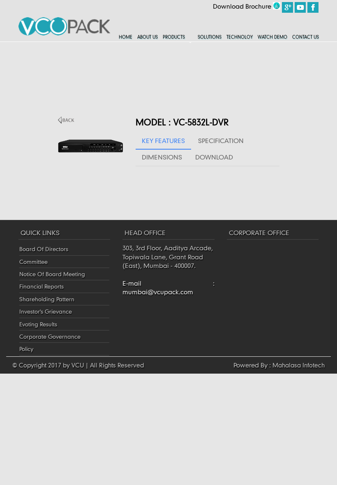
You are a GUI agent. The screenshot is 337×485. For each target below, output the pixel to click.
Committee (33, 261)
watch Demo (272, 37)
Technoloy (239, 37)
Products (174, 37)
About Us (147, 37)
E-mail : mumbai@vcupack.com (168, 287)
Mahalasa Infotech (298, 365)
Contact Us (305, 37)
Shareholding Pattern (46, 299)
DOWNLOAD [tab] (214, 157)
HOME (125, 37)
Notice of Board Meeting (52, 273)
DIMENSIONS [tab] (162, 157)
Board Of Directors (43, 248)
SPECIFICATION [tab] (221, 140)
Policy (26, 348)
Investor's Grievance (45, 311)
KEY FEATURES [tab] (163, 140)
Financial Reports (41, 286)
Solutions (210, 37)
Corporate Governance (50, 336)
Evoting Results (38, 324)
